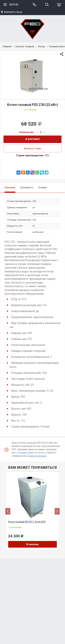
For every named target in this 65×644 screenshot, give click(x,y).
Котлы (41, 46)
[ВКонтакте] (18, 173)
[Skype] (42, 173)
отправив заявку (25, 452)
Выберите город (13, 12)
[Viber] (32, 173)
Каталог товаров (25, 46)
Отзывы (42, 187)
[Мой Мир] (28, 173)
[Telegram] (46, 173)
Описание (9, 187)
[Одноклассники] (23, 173)
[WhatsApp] (37, 173)
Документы (26, 187)
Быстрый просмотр (34, 516)
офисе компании (37, 456)
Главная (7, 46)
